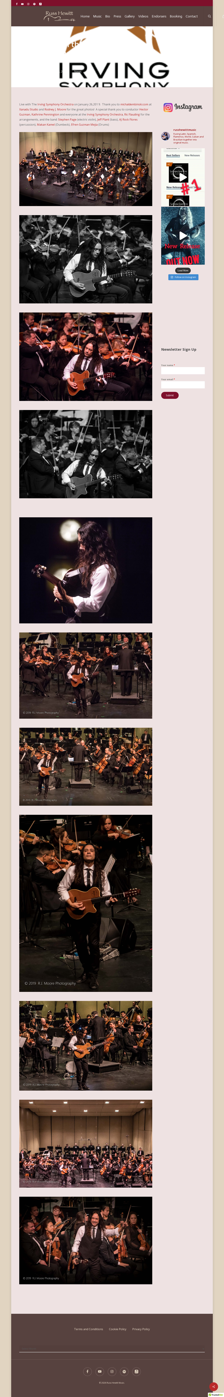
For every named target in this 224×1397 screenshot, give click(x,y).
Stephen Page (67, 119)
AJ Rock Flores (128, 119)
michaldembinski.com (134, 104)
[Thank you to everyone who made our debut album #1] (183, 177)
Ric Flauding (132, 114)
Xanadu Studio (28, 109)
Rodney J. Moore (55, 109)
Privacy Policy (141, 1329)
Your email (168, 379)
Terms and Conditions (88, 1329)
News (78, 71)
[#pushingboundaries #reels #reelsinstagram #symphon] (183, 236)
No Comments (191, 58)
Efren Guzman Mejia (84, 124)
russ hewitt (30, 71)
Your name (168, 365)
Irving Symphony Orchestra (55, 104)
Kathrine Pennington (45, 114)
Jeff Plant (103, 119)
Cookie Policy (117, 1329)
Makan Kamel (46, 124)
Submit (170, 395)
